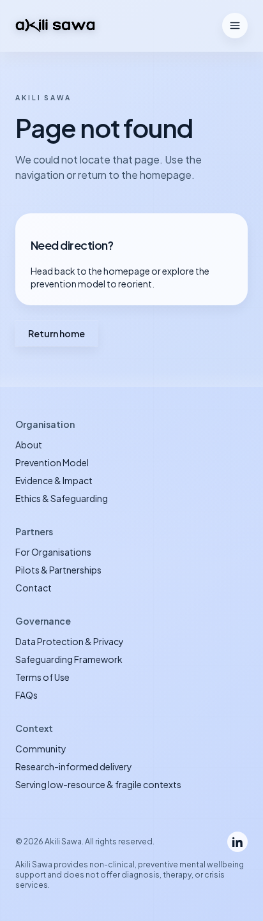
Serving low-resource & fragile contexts (98, 784)
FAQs (26, 695)
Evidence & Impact (54, 480)
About (28, 444)
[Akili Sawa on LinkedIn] (237, 842)
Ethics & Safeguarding (61, 498)
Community (40, 748)
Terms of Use (42, 677)
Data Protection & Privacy (69, 641)
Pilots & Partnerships (58, 569)
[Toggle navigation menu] (235, 25)
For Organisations (53, 552)
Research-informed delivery (73, 766)
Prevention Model (52, 462)
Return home (56, 333)
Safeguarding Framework (69, 659)
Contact (33, 587)
